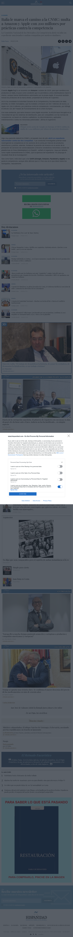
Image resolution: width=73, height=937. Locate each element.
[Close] (69, 436)
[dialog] (36, 468)
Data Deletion (26, 500)
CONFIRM (22, 494)
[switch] (60, 466)
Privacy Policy (47, 500)
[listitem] (36, 462)
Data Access (36, 500)
